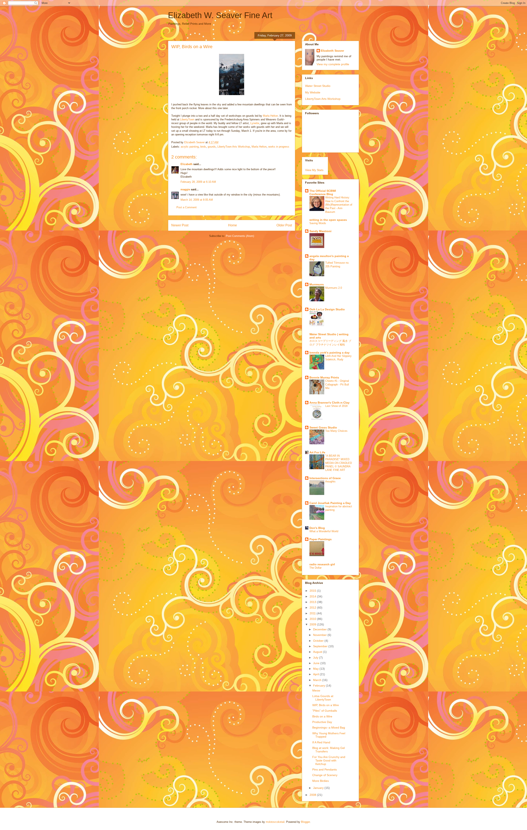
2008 (313, 794)
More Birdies (320, 780)
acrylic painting (190, 146)
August (318, 651)
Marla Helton (270, 115)
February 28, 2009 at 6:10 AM (198, 181)
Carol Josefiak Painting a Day (330, 503)
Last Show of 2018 (336, 405)
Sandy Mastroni (320, 231)
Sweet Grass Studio (323, 427)
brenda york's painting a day (329, 352)
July (316, 657)
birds (203, 146)
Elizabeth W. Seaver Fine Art (220, 15)
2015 (313, 590)
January (318, 787)
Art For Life (317, 452)
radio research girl (322, 564)
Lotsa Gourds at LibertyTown (322, 697)
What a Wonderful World (323, 531)
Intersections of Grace (325, 478)
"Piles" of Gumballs (324, 710)
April (316, 674)
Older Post (284, 225)
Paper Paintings (320, 539)
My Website (312, 92)
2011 (313, 613)
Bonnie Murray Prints (324, 377)
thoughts (330, 481)
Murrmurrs (316, 284)
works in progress (278, 146)
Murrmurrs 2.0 (333, 287)
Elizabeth (186, 164)
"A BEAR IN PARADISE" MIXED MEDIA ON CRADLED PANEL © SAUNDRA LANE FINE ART (338, 462)
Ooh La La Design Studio (327, 309)
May (316, 668)
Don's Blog (317, 528)
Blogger (305, 821)
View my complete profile (333, 64)
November (320, 635)
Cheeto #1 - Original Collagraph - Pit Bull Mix (337, 384)
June (316, 663)
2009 (313, 624)
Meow (316, 690)
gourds (212, 146)
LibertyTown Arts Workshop (233, 146)
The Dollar (315, 567)
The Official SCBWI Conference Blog (322, 192)
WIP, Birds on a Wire (325, 705)
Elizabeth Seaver (332, 50)
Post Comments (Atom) (240, 235)
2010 (313, 618)
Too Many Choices (336, 430)
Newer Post (179, 225)
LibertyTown (187, 119)
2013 (313, 602)
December (320, 629)
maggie (185, 189)
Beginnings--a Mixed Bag (328, 727)
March (317, 680)
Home (232, 225)
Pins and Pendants (324, 769)
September (320, 646)
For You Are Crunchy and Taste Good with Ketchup (328, 760)
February (319, 685)
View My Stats (314, 170)
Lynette (254, 123)
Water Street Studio (317, 85)
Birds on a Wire (322, 716)
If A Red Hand (321, 742)
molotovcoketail (275, 821)
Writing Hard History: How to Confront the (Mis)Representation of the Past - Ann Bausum (338, 204)
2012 (313, 607)
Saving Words (317, 223)
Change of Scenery (324, 775)
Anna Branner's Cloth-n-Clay (329, 402)
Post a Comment (186, 207)
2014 (313, 596)
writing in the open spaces (328, 219)
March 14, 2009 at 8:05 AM (197, 199)
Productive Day (322, 722)
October (318, 640)
